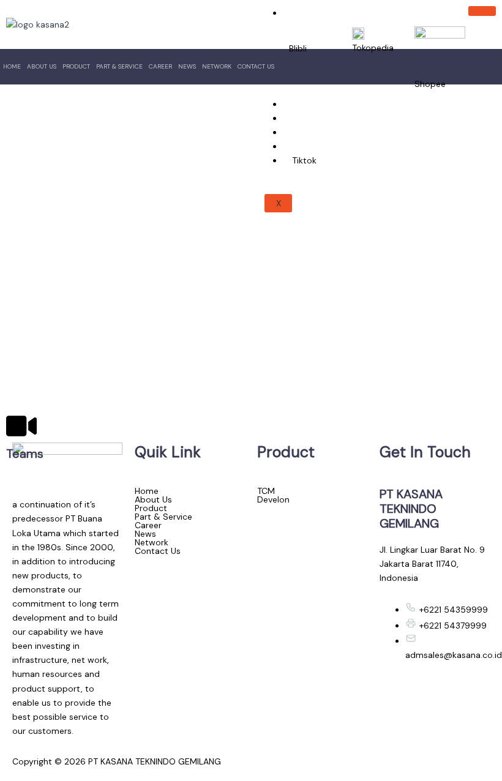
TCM (266, 491)
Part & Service (119, 66)
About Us (41, 66)
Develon (273, 499)
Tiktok (304, 160)
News (187, 66)
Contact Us (256, 66)
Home (12, 66)
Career (160, 66)
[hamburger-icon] (482, 11)
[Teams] (21, 426)
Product (76, 66)
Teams (24, 453)
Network (216, 66)
